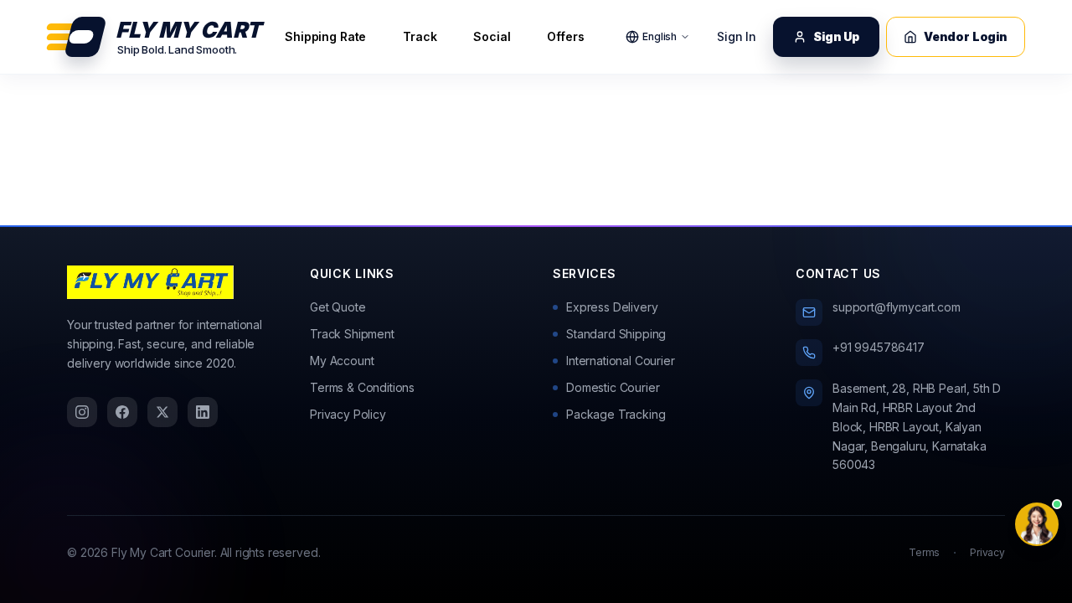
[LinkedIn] (203, 412)
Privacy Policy (348, 414)
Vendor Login (966, 36)
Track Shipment (352, 334)
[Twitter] (162, 412)
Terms (924, 552)
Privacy (987, 552)
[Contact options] (1037, 524)
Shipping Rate (325, 36)
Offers (565, 36)
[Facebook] (122, 412)
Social (491, 36)
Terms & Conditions (362, 387)
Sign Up (836, 36)
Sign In (736, 36)
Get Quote (338, 307)
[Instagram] (82, 412)
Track (419, 36)
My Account (342, 360)
